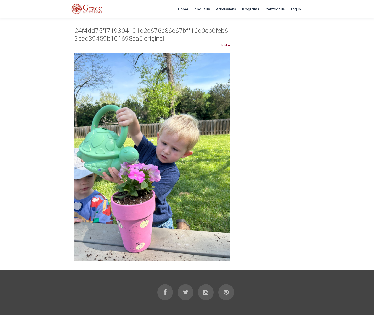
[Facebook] (165, 292)
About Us (202, 9)
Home (183, 9)
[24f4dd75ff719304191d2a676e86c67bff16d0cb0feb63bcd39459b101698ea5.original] (152, 157)
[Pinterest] (226, 292)
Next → (225, 45)
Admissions (226, 9)
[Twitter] (185, 292)
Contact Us (275, 9)
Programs (250, 9)
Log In (296, 9)
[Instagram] (206, 292)
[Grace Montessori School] (86, 14)
